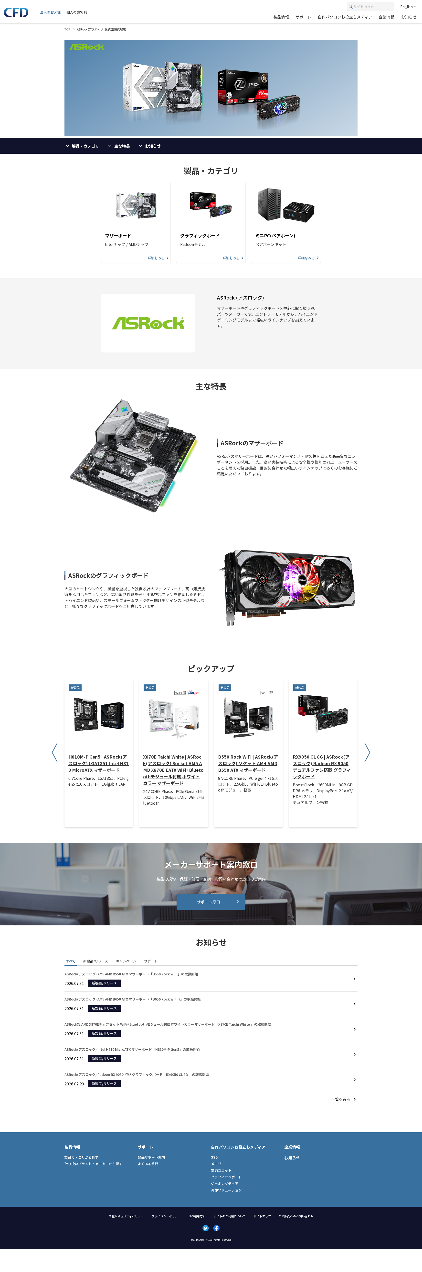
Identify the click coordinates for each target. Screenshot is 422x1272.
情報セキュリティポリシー (126, 1216)
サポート (303, 17)
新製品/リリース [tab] (95, 961)
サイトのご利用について (229, 1216)
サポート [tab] (151, 961)
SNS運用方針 (197, 1216)
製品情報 (281, 17)
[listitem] (344, 1099)
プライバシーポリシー (166, 1216)
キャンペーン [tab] (126, 961)
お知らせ (409, 17)
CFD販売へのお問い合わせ (296, 1216)
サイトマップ (262, 1216)
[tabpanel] (211, 1037)
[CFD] (16, 15)
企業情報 (386, 17)
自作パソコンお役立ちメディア (345, 17)
